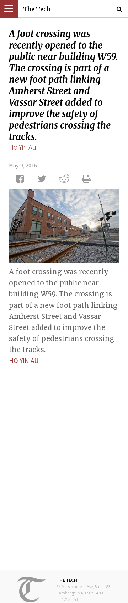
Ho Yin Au (22, 146)
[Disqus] (64, 462)
